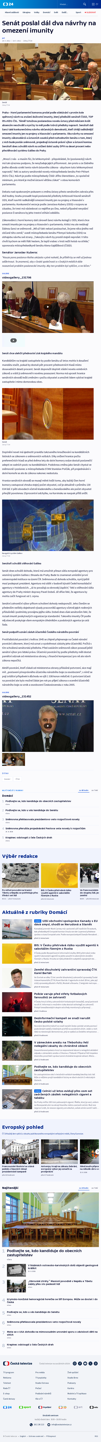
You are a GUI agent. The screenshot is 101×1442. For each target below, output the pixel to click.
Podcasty (71, 1383)
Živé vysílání (72, 1372)
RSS (96, 1436)
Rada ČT (7, 1388)
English (23, 1436)
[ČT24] (8, 4)
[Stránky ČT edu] (94, 1407)
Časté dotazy (9, 1398)
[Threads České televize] (96, 1363)
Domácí (46, 12)
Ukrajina (26, 12)
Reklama (7, 1377)
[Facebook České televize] (80, 1363)
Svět (56, 12)
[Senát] (50, 71)
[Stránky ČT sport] (25, 1407)
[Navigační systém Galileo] (48, 525)
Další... (65, 12)
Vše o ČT (39, 1398)
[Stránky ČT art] (78, 1407)
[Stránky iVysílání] (44, 1407)
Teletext (7, 1383)
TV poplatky (40, 1377)
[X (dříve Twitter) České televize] (90, 1363)
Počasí (38, 1388)
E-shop (6, 1393)
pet (3, 38)
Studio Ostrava (42, 1383)
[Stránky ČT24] (7, 1407)
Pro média (40, 1372)
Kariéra (70, 1388)
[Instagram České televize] (75, 1363)
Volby (36, 12)
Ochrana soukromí (36, 1436)
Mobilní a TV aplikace (76, 1393)
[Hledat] (84, 4)
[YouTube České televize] (85, 1363)
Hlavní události (12, 12)
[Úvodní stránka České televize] (18, 1363)
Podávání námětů (43, 1393)
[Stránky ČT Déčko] (62, 1407)
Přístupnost (51, 1436)
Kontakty (71, 1398)
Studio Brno (72, 1377)
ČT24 (17, 779)
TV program (8, 1372)
